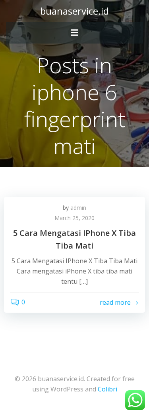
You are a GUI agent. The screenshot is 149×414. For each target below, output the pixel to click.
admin (78, 207)
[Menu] (74, 33)
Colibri (107, 389)
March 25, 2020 (74, 218)
